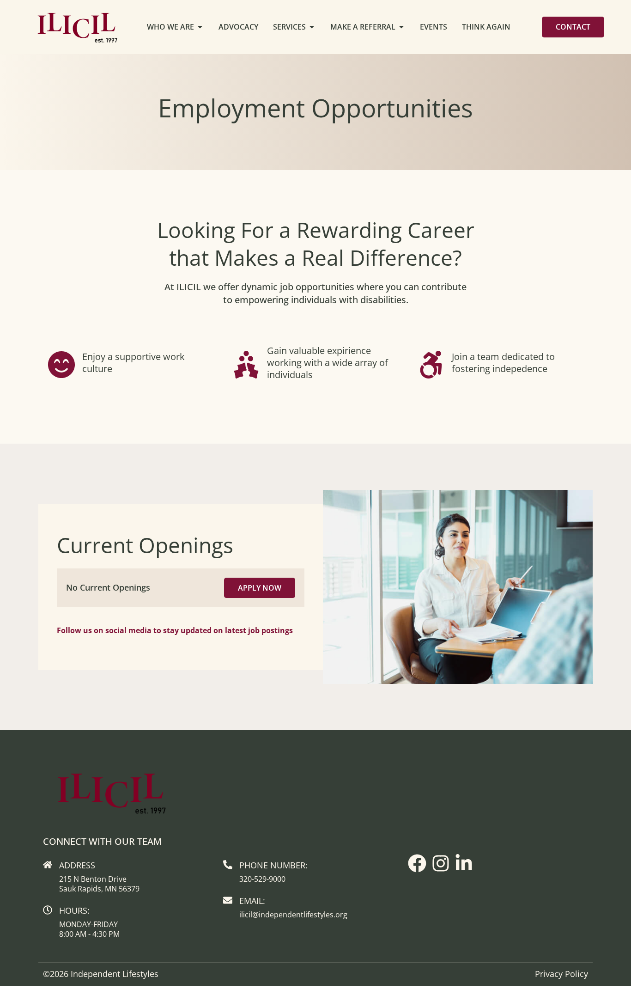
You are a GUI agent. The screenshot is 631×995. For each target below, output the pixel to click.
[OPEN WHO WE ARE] (200, 26)
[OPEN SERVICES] (312, 26)
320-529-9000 (262, 879)
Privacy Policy (561, 973)
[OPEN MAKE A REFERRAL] (401, 26)
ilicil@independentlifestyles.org (293, 915)
